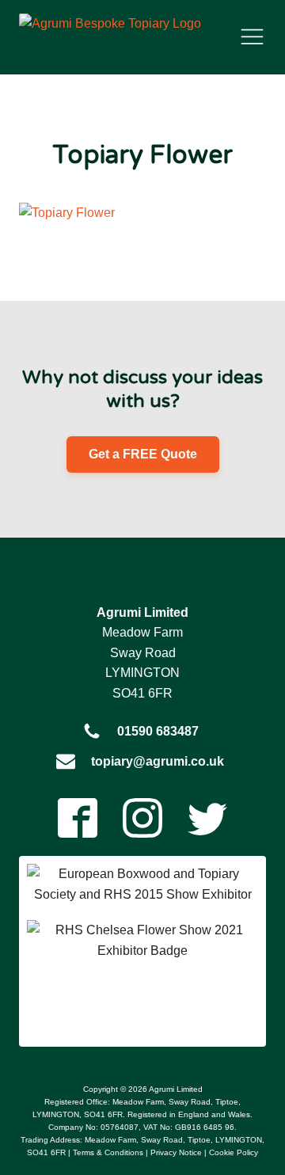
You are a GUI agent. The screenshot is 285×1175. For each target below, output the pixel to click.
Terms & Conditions (108, 1152)
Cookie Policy (233, 1152)
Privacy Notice (176, 1152)
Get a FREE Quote (143, 454)
